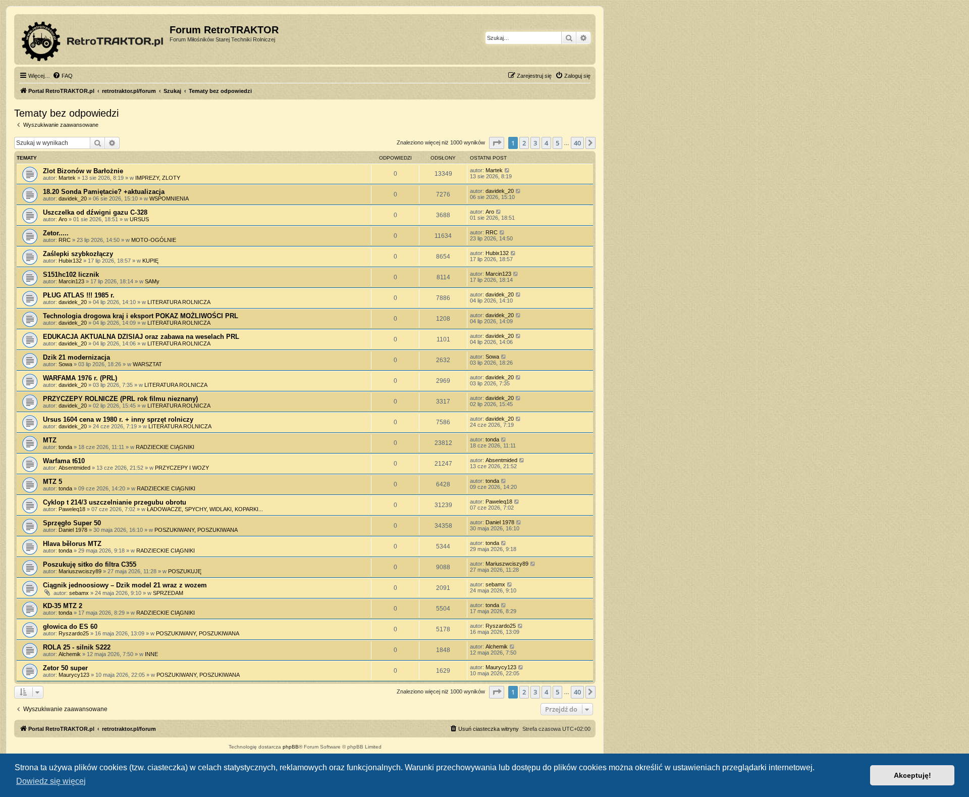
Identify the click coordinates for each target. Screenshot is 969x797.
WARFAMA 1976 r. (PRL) (80, 378)
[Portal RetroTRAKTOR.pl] (93, 39)
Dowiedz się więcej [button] (51, 781)
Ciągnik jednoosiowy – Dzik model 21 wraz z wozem (125, 585)
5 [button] (557, 142)
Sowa (65, 364)
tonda (65, 447)
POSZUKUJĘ (184, 571)
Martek (67, 178)
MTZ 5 (52, 481)
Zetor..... (56, 233)
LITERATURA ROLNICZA (178, 302)
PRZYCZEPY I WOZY (182, 468)
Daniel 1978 (73, 530)
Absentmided (74, 468)
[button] (496, 143)
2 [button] (524, 142)
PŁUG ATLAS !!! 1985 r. (79, 295)
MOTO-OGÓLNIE (153, 240)
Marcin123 (71, 281)
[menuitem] (62, 76)
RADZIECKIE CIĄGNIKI (165, 447)
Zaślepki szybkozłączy (78, 254)
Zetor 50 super (65, 668)
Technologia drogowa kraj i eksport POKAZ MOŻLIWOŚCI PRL (140, 316)
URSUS (139, 219)
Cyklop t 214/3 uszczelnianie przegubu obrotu (114, 502)
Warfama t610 (64, 461)
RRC (65, 240)
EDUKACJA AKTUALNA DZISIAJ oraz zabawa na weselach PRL (141, 336)
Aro (63, 219)
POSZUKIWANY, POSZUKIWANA (196, 530)
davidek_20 (73, 198)
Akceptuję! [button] (912, 775)
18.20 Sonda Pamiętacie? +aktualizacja (104, 191)
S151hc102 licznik (71, 274)
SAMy (152, 281)
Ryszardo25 (74, 633)
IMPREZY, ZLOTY (157, 178)
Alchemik (70, 654)
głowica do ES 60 (70, 626)
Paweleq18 (72, 509)
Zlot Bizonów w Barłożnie (83, 171)
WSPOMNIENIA (169, 198)
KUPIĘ (150, 261)
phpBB (291, 747)
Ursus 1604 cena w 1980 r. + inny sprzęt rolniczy (118, 419)
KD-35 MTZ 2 (62, 606)
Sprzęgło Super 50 (72, 523)
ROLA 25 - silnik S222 (77, 647)
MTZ (50, 440)
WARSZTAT (147, 364)
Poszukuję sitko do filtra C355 (89, 564)
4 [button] (546, 142)
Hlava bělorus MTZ (72, 543)
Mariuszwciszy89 (80, 571)
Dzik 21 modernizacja (76, 357)
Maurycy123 (74, 675)
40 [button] (577, 142)
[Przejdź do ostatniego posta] (507, 170)
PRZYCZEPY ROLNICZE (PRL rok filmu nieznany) (120, 399)
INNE (151, 654)
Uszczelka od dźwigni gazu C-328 (95, 212)
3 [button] (535, 142)
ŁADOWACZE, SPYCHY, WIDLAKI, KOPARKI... (205, 509)
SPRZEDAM (168, 593)
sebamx (79, 593)
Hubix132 (70, 261)
